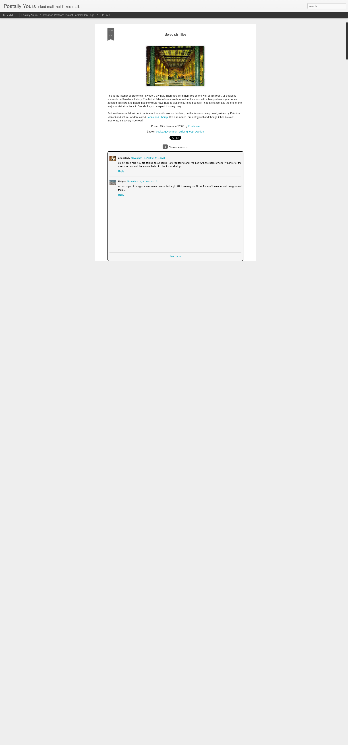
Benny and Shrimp (157, 117)
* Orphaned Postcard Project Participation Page (67, 15)
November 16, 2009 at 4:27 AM (143, 181)
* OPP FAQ (103, 15)
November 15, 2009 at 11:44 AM (147, 157)
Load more (175, 255)
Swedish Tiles (176, 34)
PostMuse (194, 126)
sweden (199, 131)
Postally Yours (29, 15)
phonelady (124, 157)
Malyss (122, 181)
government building (176, 131)
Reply (121, 170)
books (159, 131)
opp (191, 131)
